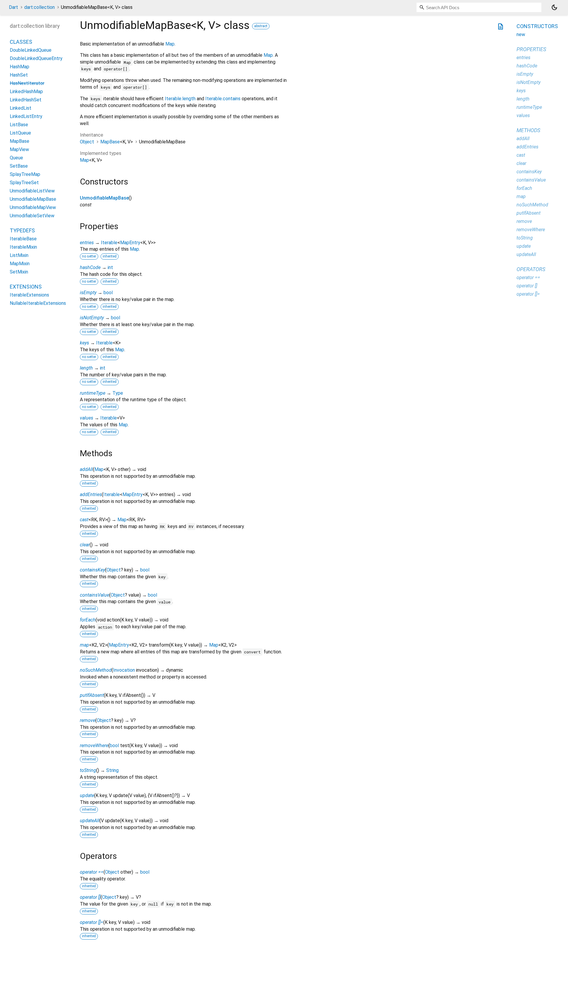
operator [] (90, 897)
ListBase (19, 125)
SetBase (19, 166)
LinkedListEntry (26, 116)
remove (87, 720)
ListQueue (20, 133)
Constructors (537, 26)
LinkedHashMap (26, 92)
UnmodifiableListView (32, 191)
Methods (528, 130)
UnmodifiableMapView (33, 208)
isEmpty (88, 292)
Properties (531, 49)
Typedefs (22, 231)
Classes (21, 42)
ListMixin (19, 255)
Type (117, 393)
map (84, 645)
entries (87, 242)
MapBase (110, 142)
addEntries (91, 494)
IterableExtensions (29, 295)
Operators (531, 269)
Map (170, 44)
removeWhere (94, 745)
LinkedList (20, 108)
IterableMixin (23, 247)
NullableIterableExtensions (38, 303)
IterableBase (23, 239)
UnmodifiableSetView (32, 216)
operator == (92, 872)
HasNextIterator (27, 83)
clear (85, 545)
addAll (86, 469)
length (86, 368)
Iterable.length (180, 98)
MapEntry (130, 242)
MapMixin (20, 264)
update (87, 795)
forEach (88, 620)
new (521, 34)
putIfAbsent (92, 695)
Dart (13, 7)
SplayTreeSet (24, 183)
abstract (260, 26)
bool (108, 292)
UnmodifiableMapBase (104, 198)
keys (84, 343)
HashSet (19, 75)
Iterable (109, 242)
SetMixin (19, 272)
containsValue (94, 595)
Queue (16, 158)
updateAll (89, 820)
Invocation (124, 670)
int (110, 267)
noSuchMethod (96, 670)
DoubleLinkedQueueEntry (36, 58)
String (112, 770)
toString (88, 770)
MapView (19, 150)
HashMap (19, 67)
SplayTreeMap (25, 174)
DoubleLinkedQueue (30, 50)
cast (84, 519)
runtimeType (92, 393)
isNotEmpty (92, 317)
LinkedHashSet (25, 100)
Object (87, 142)
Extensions (26, 287)
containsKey (92, 570)
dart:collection (39, 7)
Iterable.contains (223, 98)
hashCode (90, 267)
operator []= (91, 922)
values (86, 418)
